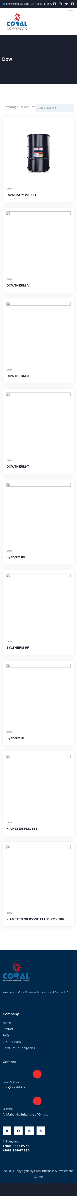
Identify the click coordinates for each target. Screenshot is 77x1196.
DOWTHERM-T (17, 466)
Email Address (11, 1081)
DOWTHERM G (17, 376)
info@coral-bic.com (16, 1087)
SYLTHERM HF (17, 647)
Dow (9, 188)
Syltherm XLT (16, 738)
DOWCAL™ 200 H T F (22, 195)
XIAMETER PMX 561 (21, 828)
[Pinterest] (41, 1130)
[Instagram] (29, 1130)
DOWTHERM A (17, 285)
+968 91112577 (16, 1146)
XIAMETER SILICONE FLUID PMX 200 (35, 919)
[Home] (16, 971)
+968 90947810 (16, 1150)
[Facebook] (18, 1130)
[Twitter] (7, 1130)
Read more (40, 201)
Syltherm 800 (16, 557)
